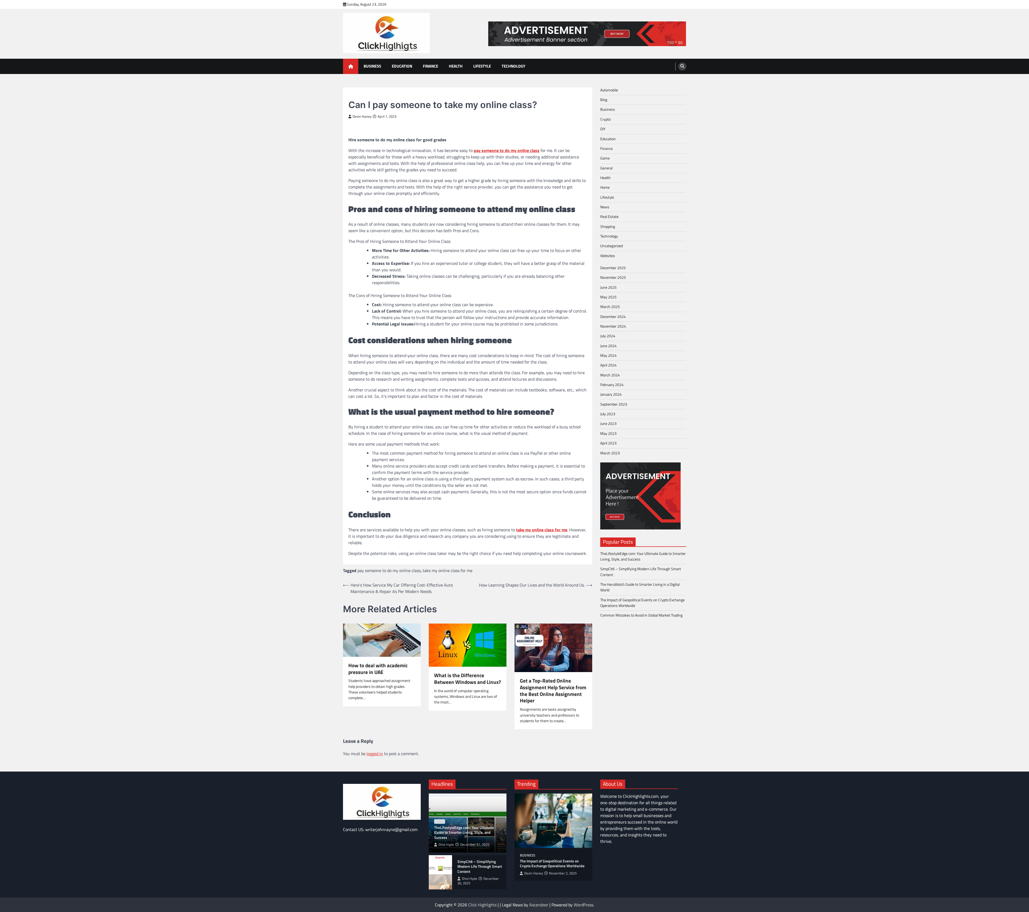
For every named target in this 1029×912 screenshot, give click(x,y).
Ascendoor (538, 905)
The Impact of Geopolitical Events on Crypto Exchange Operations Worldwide (642, 603)
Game (605, 158)
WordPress (583, 905)
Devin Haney (362, 116)
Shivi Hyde (446, 844)
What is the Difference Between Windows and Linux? (467, 678)
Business (372, 66)
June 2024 (608, 346)
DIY (603, 129)
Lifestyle (482, 66)
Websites (607, 256)
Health (456, 66)
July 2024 (607, 336)
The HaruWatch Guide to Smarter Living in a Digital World (640, 587)
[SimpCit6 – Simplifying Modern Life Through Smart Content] (440, 872)
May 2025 (608, 297)
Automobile (609, 90)
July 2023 (607, 414)
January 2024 (611, 395)
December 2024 (613, 317)
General (606, 168)
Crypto (605, 119)
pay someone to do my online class (388, 570)
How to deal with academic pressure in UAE (378, 669)
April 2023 (608, 443)
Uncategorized (611, 246)
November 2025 (613, 278)
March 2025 (610, 307)
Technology (513, 66)
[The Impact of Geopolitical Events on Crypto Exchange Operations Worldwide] (553, 821)
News (604, 207)
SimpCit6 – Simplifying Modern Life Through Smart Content (640, 572)
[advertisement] (587, 33)
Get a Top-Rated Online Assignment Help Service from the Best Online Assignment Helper (553, 690)
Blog (603, 100)
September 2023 (613, 404)
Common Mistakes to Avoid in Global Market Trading (641, 615)
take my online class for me (447, 570)
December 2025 (613, 268)
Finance (430, 66)
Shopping (607, 226)
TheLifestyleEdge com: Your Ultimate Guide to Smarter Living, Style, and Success (643, 556)
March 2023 (610, 453)
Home (605, 188)
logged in (375, 753)
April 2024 (608, 365)
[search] (682, 66)
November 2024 (613, 326)
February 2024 (612, 385)
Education (402, 66)
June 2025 (608, 287)
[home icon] (350, 66)
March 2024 (610, 375)
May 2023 (608, 433)
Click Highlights (482, 905)
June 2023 (608, 424)
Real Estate (609, 217)
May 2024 (608, 355)
